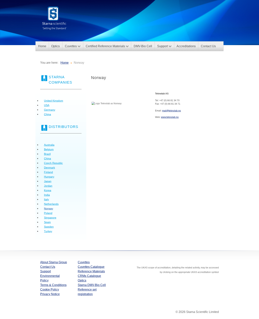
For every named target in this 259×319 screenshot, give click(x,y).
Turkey (48, 231)
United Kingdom (53, 100)
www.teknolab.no (170, 117)
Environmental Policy (50, 278)
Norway (48, 208)
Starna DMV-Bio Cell (92, 285)
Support (45, 271)
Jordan (48, 185)
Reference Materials (91, 271)
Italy (46, 199)
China (47, 114)
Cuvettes (84, 262)
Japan (47, 181)
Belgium (49, 149)
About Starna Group (53, 262)
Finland (48, 172)
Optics (82, 280)
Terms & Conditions (53, 285)
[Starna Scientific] (54, 18)
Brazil (47, 153)
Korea (47, 190)
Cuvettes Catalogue (91, 266)
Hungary (49, 176)
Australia (49, 144)
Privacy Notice (50, 294)
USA (46, 105)
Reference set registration (87, 292)
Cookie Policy (49, 289)
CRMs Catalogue (89, 275)
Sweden (49, 226)
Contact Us (47, 266)
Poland (48, 213)
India (47, 194)
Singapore (50, 217)
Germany (49, 109)
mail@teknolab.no (171, 110)
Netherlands (51, 203)
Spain (47, 222)
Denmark (49, 167)
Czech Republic (53, 163)
